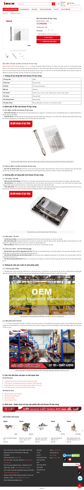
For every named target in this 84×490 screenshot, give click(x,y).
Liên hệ (39, 455)
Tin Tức (56, 9)
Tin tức (38, 452)
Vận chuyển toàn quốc (74, 5)
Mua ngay (49, 37)
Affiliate (34, 9)
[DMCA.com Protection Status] (76, 455)
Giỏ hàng (71, 3)
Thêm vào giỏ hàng (49, 41)
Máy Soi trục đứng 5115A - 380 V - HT (25, 439)
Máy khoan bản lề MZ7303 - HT (56, 439)
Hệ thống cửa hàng (42, 457)
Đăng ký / (62, 4)
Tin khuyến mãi (65, 9)
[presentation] (1, 430)
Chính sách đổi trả (41, 465)
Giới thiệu (39, 450)
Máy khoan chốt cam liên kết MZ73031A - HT (74, 439)
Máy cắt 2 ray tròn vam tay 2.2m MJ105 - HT (41, 439)
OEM (46, 27)
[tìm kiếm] (53, 3)
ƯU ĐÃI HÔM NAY (24, 9)
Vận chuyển (40, 467)
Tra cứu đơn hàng (45, 9)
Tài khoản (62, 2)
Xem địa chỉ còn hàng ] (51, 34)
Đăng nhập (62, 5)
